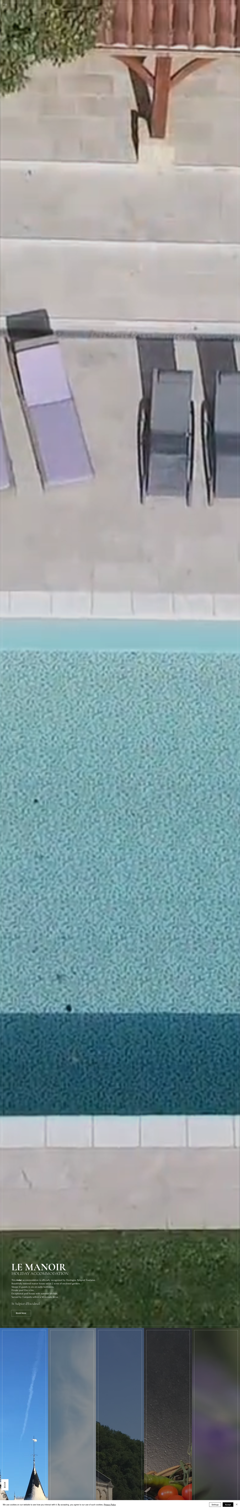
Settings (215, 1504)
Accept (228, 1504)
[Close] (236, 1504)
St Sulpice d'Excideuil (26, 1304)
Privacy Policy (110, 1504)
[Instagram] (4, 1496)
